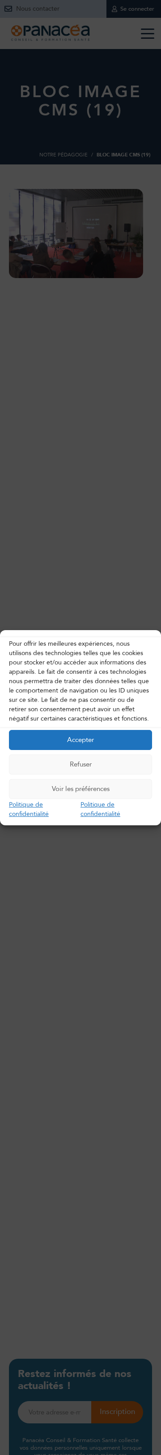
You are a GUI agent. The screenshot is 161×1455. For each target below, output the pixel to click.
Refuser (81, 764)
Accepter (80, 739)
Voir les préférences (81, 788)
